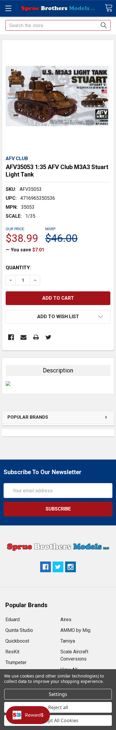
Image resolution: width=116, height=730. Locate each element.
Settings (58, 694)
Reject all (58, 707)
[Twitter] (48, 337)
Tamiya (67, 641)
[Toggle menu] (8, 8)
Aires (65, 619)
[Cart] (108, 8)
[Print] (36, 337)
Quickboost (17, 641)
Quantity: (18, 267)
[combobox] (58, 25)
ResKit (12, 652)
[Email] (23, 337)
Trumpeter (15, 662)
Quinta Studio (19, 630)
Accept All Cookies (58, 720)
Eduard (12, 619)
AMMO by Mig (75, 630)
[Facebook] (11, 337)
